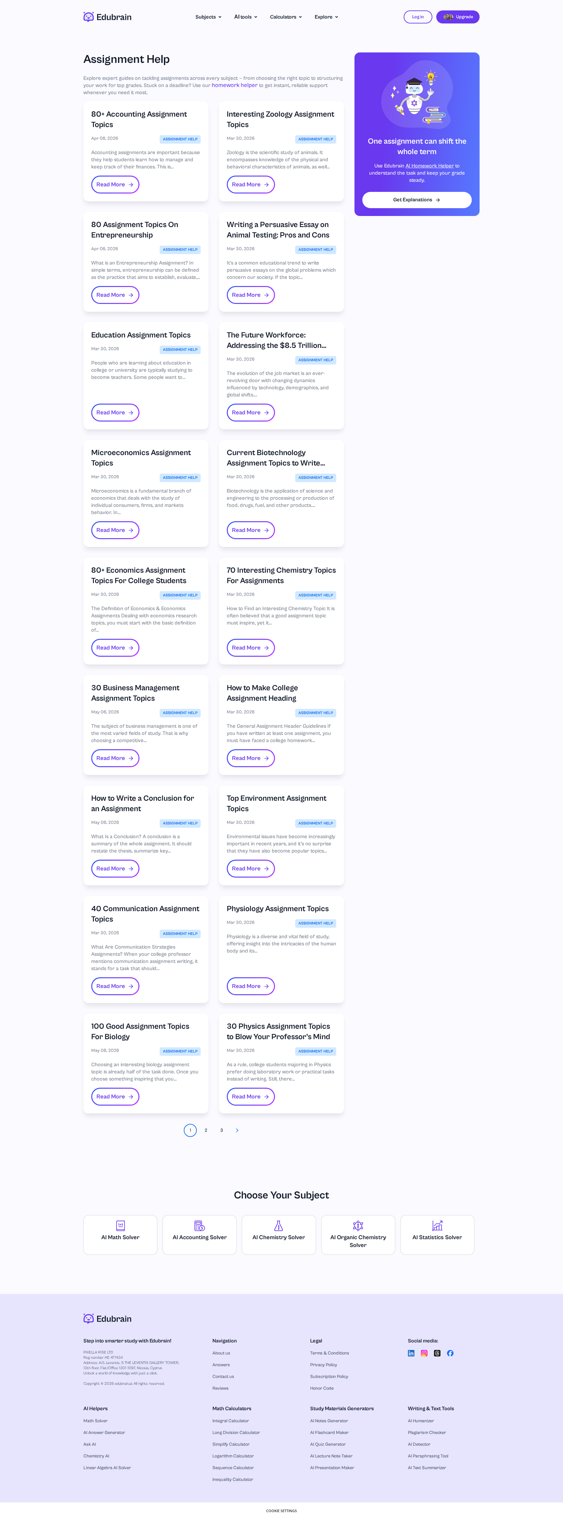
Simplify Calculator (231, 1444)
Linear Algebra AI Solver (107, 1467)
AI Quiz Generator (328, 1444)
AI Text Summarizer (427, 1467)
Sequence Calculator (233, 1467)
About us (221, 1353)
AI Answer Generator (104, 1432)
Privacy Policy (323, 1365)
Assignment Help (180, 139)
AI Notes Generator (329, 1421)
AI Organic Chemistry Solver (358, 1241)
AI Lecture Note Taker (331, 1456)
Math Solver (95, 1421)
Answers (221, 1365)
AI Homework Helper (430, 166)
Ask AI (89, 1444)
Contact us (223, 1376)
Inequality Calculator (232, 1479)
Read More (110, 184)
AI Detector (419, 1444)
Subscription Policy (329, 1376)
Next (237, 1130)
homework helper (235, 85)
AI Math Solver (120, 1237)
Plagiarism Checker (427, 1432)
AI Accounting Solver (200, 1237)
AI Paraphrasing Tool (428, 1456)
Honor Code (322, 1388)
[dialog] (281, 1510)
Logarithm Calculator (233, 1456)
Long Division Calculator (236, 1432)
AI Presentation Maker (332, 1467)
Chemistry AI (96, 1456)
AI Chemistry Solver (279, 1237)
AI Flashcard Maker (329, 1432)
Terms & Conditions (329, 1353)
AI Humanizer (421, 1421)
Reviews (220, 1388)
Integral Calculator (230, 1421)
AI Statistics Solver (437, 1237)
